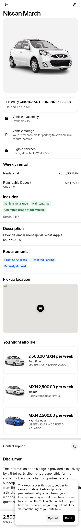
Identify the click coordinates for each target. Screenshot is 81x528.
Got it (68, 518)
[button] (42, 173)
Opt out (53, 518)
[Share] (74, 4)
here (58, 509)
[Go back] (6, 4)
